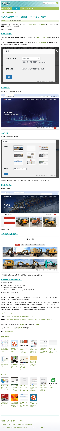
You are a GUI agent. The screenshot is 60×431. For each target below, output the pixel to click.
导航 (6, 9)
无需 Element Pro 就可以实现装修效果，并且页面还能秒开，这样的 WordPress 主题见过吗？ (31, 319)
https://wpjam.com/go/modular (9, 313)
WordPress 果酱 (5, 427)
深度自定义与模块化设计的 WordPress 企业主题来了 (20, 316)
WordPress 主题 (9, 331)
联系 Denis (16, 421)
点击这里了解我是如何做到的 (24, 424)
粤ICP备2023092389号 (20, 427)
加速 (10, 9)
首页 (2, 9)
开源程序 (27, 9)
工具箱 (21, 421)
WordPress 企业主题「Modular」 (37, 24)
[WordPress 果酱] (6, 5)
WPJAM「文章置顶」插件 (41, 37)
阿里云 (22, 324)
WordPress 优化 (12, 328)
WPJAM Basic (43, 427)
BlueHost (37, 324)
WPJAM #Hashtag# (41, 42)
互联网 (22, 9)
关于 (11, 421)
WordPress (16, 9)
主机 (33, 9)
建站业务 (20, 328)
